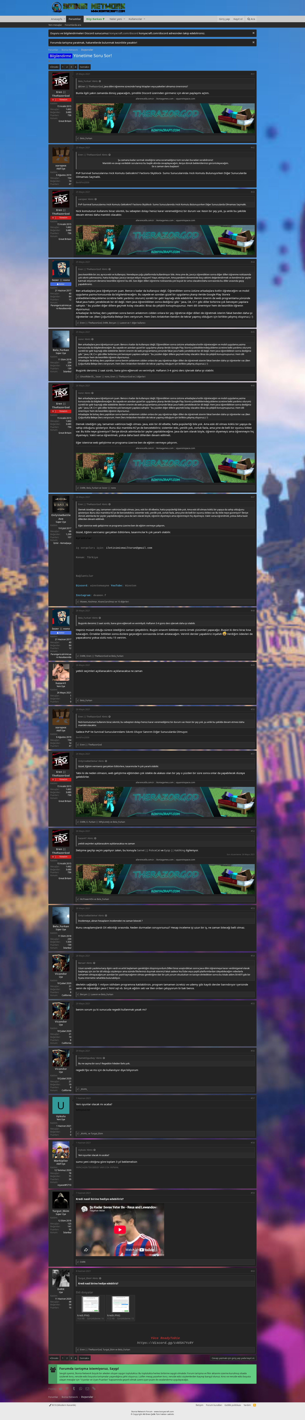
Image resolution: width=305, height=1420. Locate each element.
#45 (253, 331)
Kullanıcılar (135, 19)
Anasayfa (56, 19)
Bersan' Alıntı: (85, 962)
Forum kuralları (214, 1405)
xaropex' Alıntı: (86, 199)
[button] (64, 19)
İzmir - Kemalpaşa (62, 543)
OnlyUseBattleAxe (61, 516)
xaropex (60, 165)
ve (94, 899)
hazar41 (61, 683)
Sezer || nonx (61, 280)
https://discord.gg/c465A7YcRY (165, 1343)
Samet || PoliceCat (148, 850)
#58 (253, 1142)
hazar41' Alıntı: (85, 838)
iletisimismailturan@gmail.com (129, 548)
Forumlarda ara (73, 24)
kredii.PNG (113, 1315)
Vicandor (61, 973)
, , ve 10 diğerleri (104, 601)
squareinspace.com (185, 98)
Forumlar (75, 19)
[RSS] (255, 1405)
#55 (253, 1003)
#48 (253, 610)
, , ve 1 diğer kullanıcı (112, 322)
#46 (253, 385)
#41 (253, 73)
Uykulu (61, 1116)
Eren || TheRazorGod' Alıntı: (93, 154)
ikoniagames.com (165, 98)
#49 (253, 665)
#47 (253, 497)
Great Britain (65, 121)
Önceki (54, 66)
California (66, 995)
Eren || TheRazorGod (61, 60)
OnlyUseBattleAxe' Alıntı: (91, 761)
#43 (253, 191)
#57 (253, 1098)
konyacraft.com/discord (123, 33)
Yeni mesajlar (55, 24)
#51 (253, 753)
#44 (253, 261)
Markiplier (61, 1160)
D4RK (60, 1289)
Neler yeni (116, 19)
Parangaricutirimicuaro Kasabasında (61, 307)
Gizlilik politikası (233, 1405)
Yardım (247, 1405)
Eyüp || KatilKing (174, 850)
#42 (253, 147)
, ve (98, 487)
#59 (253, 1192)
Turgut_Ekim (60, 1211)
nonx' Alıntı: (84, 339)
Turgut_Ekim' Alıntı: (88, 1278)
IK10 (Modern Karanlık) (63, 1405)
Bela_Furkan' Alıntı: (88, 81)
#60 (253, 1271)
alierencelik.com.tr (145, 98)
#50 (253, 709)
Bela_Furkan (61, 350)
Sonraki (84, 66)
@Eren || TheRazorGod (90, 86)
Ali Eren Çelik (149, 1414)
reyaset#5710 (64, 1185)
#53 (253, 908)
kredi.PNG (83, 1315)
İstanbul (67, 371)
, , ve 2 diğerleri (112, 376)
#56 (253, 1050)
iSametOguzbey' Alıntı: (90, 1058)
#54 (253, 955)
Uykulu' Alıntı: (85, 1149)
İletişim (199, 1405)
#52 (253, 831)
